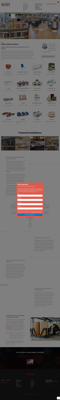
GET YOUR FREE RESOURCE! (30, 214)
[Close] (42, 183)
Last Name (19, 202)
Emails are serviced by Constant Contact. (37, 212)
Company (19, 206)
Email (18, 193)
